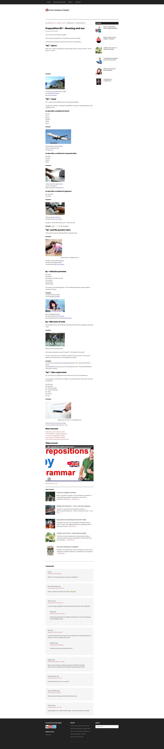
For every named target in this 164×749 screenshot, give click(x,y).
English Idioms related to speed (76, 736)
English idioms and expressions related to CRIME (80, 728)
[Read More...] (75, 499)
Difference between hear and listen (109, 69)
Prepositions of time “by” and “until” (55, 432)
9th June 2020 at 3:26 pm (54, 692)
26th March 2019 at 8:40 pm (55, 632)
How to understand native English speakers (110, 27)
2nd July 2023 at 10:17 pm (54, 707)
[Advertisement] (106, 13)
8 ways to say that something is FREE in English (79, 725)
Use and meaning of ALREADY (67, 547)
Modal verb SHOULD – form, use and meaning (73, 506)
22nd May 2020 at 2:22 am (55, 678)
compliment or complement (107, 80)
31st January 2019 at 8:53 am (55, 603)
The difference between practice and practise (110, 59)
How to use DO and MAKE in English (55, 437)
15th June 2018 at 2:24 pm (55, 573)
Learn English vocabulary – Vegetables (78, 734)
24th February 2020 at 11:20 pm (56, 661)
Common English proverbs (66, 492)
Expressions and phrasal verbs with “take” (71, 520)
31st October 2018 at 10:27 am (56, 588)
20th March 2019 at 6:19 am (57, 613)
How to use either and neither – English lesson (79, 731)
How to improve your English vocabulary (109, 38)
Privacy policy (48, 734)
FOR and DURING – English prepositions (56, 433)
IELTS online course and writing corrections (57, 439)
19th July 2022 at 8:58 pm (56, 645)
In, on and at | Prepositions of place (55, 435)
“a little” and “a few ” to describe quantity (71, 533)
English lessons (54, 483)
